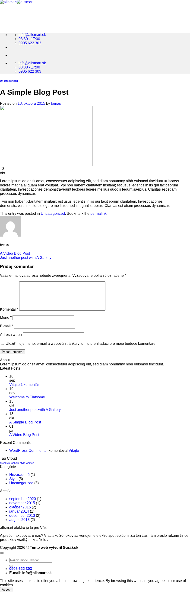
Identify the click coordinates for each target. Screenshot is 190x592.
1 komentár (30, 385)
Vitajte (14, 385)
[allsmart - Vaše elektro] (16, 2)
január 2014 (19, 511)
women (30, 463)
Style (13, 479)
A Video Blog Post (15, 253)
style (22, 463)
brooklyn (5, 463)
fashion (15, 463)
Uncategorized (9, 80)
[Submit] (11, 565)
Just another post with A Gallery (25, 258)
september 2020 (22, 499)
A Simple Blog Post (25, 422)
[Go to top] (2, 553)
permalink (98, 213)
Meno (6, 317)
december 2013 (22, 515)
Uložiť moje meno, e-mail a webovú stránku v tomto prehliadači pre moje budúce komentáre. (81, 343)
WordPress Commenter (28, 450)
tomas (56, 103)
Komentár (9, 309)
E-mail (6, 326)
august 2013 (19, 520)
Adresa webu (11, 335)
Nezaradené (19, 475)
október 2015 (20, 507)
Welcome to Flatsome (27, 397)
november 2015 (22, 503)
